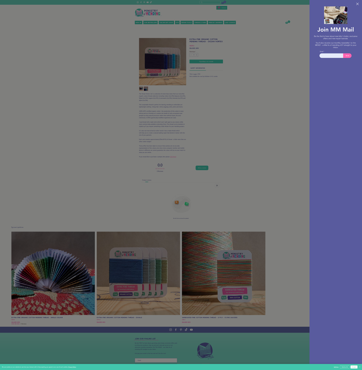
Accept (354, 367)
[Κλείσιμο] (360, 366)
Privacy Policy (72, 367)
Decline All (345, 367)
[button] (357, 3)
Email (321, 51)
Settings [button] (336, 367)
